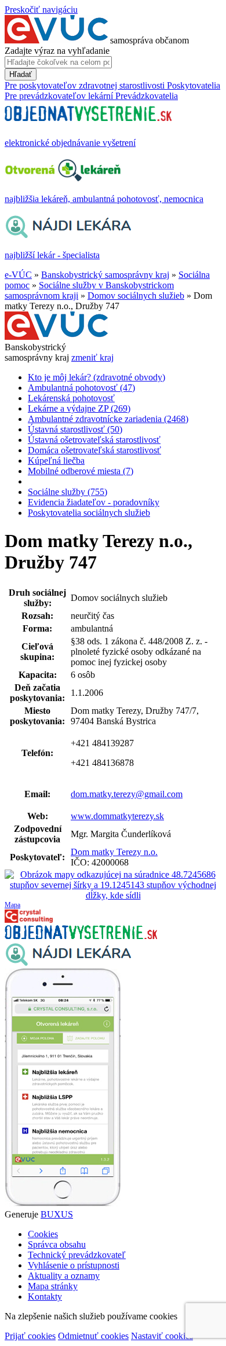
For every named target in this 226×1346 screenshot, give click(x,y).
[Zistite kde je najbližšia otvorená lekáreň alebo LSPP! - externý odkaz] (63, 1204)
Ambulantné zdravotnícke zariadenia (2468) (108, 419)
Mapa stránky (53, 1286)
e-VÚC (18, 275)
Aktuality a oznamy (64, 1276)
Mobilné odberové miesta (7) (80, 471)
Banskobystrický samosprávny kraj (105, 275)
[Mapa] (113, 885)
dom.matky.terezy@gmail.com (127, 794)
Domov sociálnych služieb (136, 295)
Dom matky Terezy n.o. (114, 852)
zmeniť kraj (92, 357)
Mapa (12, 905)
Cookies (43, 1234)
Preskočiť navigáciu (41, 9)
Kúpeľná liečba (56, 460)
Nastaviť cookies (162, 1336)
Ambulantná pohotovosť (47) (81, 388)
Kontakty (45, 1296)
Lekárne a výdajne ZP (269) (79, 408)
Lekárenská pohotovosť (71, 398)
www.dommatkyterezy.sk (117, 816)
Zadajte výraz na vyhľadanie (57, 51)
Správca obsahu (57, 1244)
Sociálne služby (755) (67, 492)
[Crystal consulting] (29, 920)
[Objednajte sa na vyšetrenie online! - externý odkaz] (81, 936)
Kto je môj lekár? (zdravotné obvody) (96, 377)
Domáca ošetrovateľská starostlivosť (94, 450)
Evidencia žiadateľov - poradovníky (93, 502)
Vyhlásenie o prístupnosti (73, 1265)
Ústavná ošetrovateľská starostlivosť (94, 440)
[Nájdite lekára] (68, 963)
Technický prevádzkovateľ (77, 1255)
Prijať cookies (30, 1336)
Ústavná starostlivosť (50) (75, 429)
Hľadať (20, 74)
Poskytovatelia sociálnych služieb (89, 513)
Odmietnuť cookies (93, 1336)
